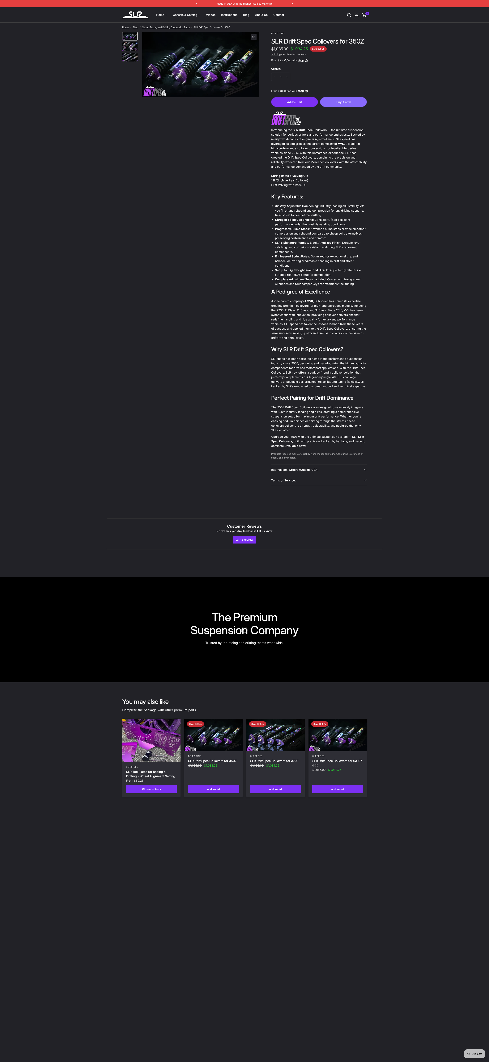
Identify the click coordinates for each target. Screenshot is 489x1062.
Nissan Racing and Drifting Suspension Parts (166, 27)
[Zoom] (254, 37)
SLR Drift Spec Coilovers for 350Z (212, 761)
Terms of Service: (283, 480)
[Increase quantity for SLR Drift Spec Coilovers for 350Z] (287, 77)
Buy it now (343, 102)
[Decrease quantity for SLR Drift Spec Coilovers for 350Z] (274, 77)
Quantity (276, 68)
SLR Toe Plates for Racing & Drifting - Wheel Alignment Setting (150, 774)
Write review (244, 539)
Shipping (276, 54)
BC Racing (195, 756)
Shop (135, 27)
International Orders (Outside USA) (294, 470)
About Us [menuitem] (261, 15)
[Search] (349, 15)
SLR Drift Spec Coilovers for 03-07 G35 (337, 763)
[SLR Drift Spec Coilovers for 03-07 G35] (337, 735)
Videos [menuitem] (210, 15)
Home (125, 27)
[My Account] (356, 15)
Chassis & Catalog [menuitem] (185, 15)
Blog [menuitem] (246, 15)
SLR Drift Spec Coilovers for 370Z (274, 761)
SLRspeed (132, 767)
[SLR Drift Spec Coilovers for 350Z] (213, 735)
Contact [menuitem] (278, 15)
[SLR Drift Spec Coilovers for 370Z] (275, 735)
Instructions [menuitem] (229, 15)
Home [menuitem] (160, 15)
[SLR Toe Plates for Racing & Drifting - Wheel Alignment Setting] (151, 740)
